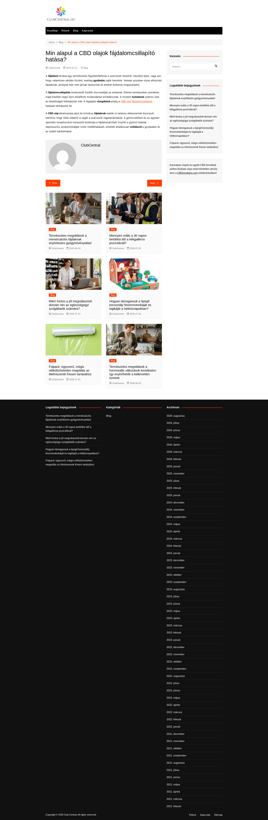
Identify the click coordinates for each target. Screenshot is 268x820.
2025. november (175, 473)
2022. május (173, 697)
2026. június (173, 430)
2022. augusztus (176, 676)
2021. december (175, 734)
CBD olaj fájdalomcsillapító (136, 101)
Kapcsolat (87, 30)
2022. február (174, 719)
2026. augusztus (176, 416)
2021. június (173, 777)
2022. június (173, 690)
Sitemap (218, 815)
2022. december (175, 647)
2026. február (174, 459)
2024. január (173, 553)
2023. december (175, 560)
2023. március (174, 625)
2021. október (174, 748)
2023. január (173, 640)
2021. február (174, 806)
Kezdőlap (52, 30)
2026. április (173, 444)
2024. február (174, 546)
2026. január (173, 466)
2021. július (173, 770)
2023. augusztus (176, 589)
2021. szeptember (176, 755)
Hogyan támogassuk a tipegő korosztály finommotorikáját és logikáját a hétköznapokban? (130, 305)
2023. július (173, 596)
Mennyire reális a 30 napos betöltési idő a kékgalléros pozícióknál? (128, 239)
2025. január (173, 495)
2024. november (175, 509)
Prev (54, 183)
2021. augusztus (176, 762)
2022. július (173, 683)
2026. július (173, 423)
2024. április (173, 531)
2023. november (175, 567)
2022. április (173, 705)
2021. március (174, 799)
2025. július (173, 481)
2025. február (174, 488)
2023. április (173, 618)
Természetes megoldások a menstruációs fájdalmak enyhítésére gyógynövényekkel (70, 239)
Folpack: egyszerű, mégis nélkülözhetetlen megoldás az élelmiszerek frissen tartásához (70, 370)
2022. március (174, 712)
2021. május (173, 784)
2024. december (175, 502)
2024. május (173, 524)
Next (152, 183)
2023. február (174, 632)
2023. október (174, 575)
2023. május (173, 611)
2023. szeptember (176, 582)
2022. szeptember (176, 668)
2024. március (174, 538)
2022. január (173, 726)
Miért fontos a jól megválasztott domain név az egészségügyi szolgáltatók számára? (70, 305)
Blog (75, 30)
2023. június (173, 603)
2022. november (175, 654)
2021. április (173, 791)
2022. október (174, 661)
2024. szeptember (176, 517)
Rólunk (65, 30)
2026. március (174, 452)
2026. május (173, 437)
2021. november (175, 741)
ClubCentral (54, 68)
